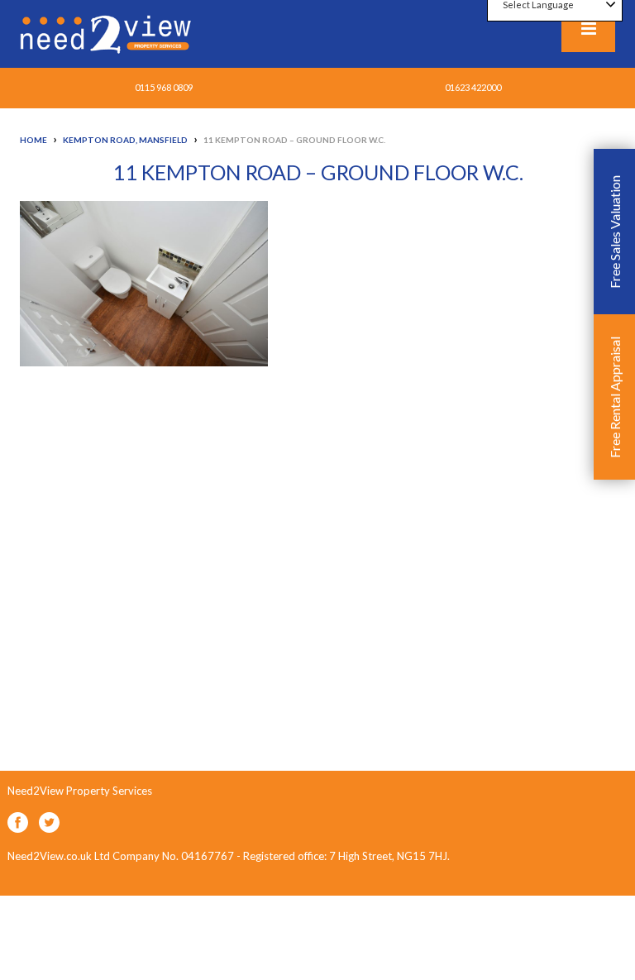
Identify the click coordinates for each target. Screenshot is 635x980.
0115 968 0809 (164, 87)
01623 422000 (473, 87)
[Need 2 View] (107, 33)
